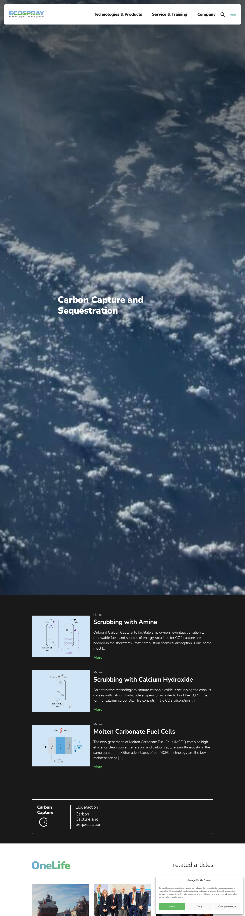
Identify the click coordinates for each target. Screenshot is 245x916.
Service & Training (169, 14)
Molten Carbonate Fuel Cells (134, 731)
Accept (172, 906)
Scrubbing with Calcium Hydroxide (143, 679)
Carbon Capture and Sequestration (89, 819)
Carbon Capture (45, 810)
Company (206, 14)
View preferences (227, 906)
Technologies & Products (118, 14)
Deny (199, 906)
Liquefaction (87, 807)
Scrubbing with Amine (125, 622)
